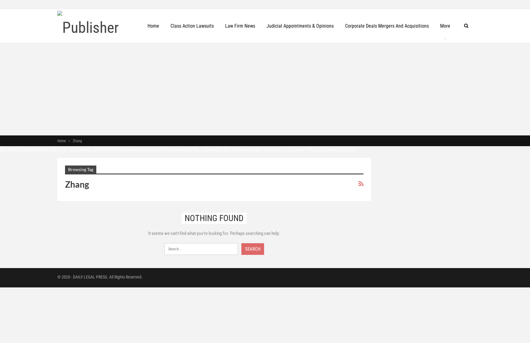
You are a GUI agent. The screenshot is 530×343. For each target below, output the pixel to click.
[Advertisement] (265, 89)
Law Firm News (240, 26)
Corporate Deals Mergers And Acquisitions (387, 26)
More (445, 26)
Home (153, 26)
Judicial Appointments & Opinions (300, 26)
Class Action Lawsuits (192, 26)
